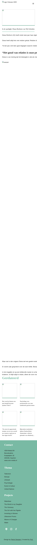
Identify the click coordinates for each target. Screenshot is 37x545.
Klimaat (6, 477)
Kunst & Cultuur (9, 486)
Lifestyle (7, 480)
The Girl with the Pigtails (12, 510)
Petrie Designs (16, 539)
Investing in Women (11, 513)
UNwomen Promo (10, 516)
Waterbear (7, 501)
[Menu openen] (33, 3)
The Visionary (9, 507)
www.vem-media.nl (10, 460)
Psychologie (8, 483)
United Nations (9, 489)
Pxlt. (31, 539)
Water (6, 522)
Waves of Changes (10, 519)
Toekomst (7, 474)
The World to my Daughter (13, 504)
